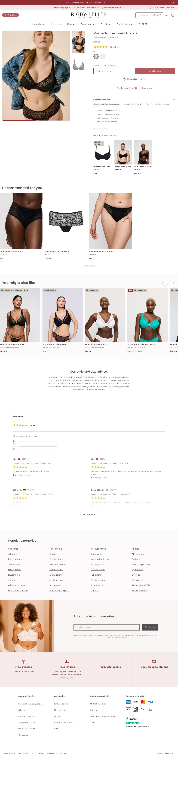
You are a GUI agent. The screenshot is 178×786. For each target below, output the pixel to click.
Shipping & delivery (27, 722)
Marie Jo (95, 590)
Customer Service (26, 696)
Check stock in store (136, 79)
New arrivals (37, 24)
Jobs (92, 722)
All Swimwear (56, 580)
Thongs (12, 580)
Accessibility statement (45, 753)
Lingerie (54, 24)
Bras (69, 24)
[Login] (166, 15)
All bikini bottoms (17, 585)
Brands (104, 24)
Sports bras (137, 570)
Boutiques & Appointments (102, 716)
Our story (94, 710)
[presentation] (165, 283)
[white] (102, 56)
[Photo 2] (52, 120)
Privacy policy (9, 753)
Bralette (136, 559)
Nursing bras (15, 575)
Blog (56, 729)
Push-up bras (98, 564)
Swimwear (86, 24)
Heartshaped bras (141, 564)
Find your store (61, 710)
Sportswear (55, 585)
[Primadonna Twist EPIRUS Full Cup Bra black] (143, 152)
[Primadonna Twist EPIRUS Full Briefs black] (21, 221)
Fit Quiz (57, 716)
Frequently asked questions (31, 704)
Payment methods (26, 716)
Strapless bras (98, 570)
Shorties (136, 575)
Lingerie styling (61, 704)
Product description (101, 99)
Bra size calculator (100, 66)
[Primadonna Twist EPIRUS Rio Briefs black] (110, 221)
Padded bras (56, 559)
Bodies (53, 554)
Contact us (23, 735)
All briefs (12, 554)
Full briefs (96, 575)
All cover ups (138, 554)
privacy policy (109, 635)
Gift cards (13, 549)
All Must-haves (98, 549)
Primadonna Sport (59, 590)
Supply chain (62, 753)
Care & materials (100, 129)
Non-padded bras (100, 559)
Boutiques (12, 15)
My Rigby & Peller (98, 704)
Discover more (89, 266)
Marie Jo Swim (139, 590)
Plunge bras (14, 570)
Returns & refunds (26, 729)
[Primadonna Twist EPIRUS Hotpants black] (66, 221)
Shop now (101, 3)
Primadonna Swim (18, 590)
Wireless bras (56, 570)
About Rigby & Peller (100, 696)
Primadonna (97, 585)
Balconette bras (57, 564)
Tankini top (137, 580)
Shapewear (96, 554)
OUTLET (143, 24)
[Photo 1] (19, 120)
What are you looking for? (151, 15)
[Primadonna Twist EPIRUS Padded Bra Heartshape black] (123, 152)
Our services (60, 696)
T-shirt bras (14, 564)
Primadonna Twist (141, 585)
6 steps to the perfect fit (65, 722)
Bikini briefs (55, 575)
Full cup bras (15, 559)
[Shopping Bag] (173, 15)
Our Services (123, 24)
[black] (96, 56)
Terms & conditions (25, 753)
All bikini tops (98, 580)
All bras (135, 549)
